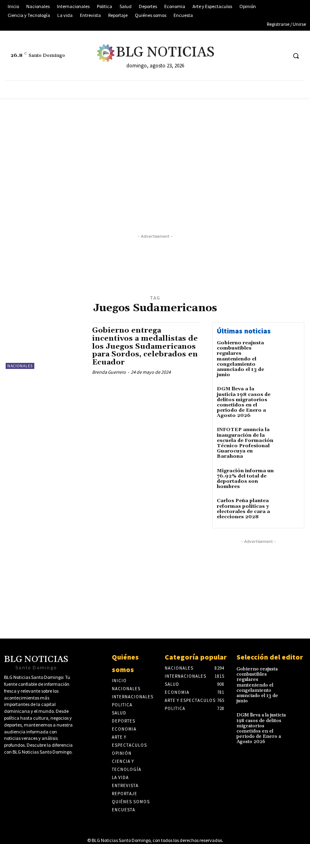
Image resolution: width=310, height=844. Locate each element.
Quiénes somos (125, 663)
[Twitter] (233, 55)
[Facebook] (248, 55)
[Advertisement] (155, 158)
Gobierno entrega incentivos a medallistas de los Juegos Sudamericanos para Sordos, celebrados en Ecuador (145, 346)
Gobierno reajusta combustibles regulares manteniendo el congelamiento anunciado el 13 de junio (240, 359)
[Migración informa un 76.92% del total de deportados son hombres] (289, 479)
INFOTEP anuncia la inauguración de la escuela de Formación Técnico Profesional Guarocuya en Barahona (245, 443)
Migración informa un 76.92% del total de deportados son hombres (245, 479)
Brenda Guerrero (109, 372)
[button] (296, 56)
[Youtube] (263, 55)
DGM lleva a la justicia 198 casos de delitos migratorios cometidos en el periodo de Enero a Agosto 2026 (243, 402)
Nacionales (20, 366)
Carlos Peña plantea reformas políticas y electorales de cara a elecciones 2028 (243, 509)
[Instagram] (278, 55)
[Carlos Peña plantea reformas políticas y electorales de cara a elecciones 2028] (289, 509)
